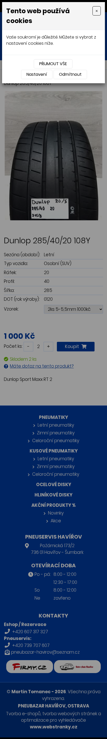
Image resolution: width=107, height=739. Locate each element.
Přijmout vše (53, 64)
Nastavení (36, 74)
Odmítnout (70, 74)
